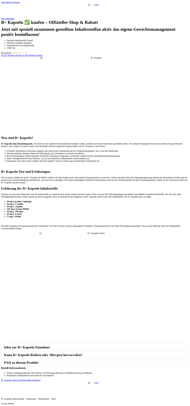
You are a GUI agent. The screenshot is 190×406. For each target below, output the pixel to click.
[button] (95, 347)
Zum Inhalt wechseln (10, 2)
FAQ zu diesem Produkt (21, 362)
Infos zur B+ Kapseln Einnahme (27, 347)
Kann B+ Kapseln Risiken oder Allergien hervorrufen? (43, 355)
